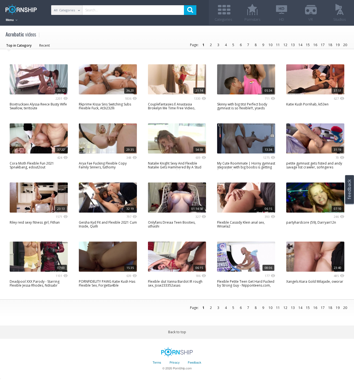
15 (308, 45)
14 (300, 45)
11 (278, 45)
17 (323, 45)
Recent (44, 45)
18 (330, 45)
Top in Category (19, 45)
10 (270, 45)
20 (345, 45)
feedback (349, 189)
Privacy (175, 362)
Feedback (194, 362)
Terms (157, 362)
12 (285, 45)
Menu (10, 20)
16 (315, 45)
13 (293, 45)
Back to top (177, 332)
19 (338, 45)
